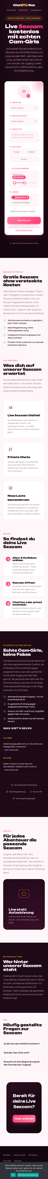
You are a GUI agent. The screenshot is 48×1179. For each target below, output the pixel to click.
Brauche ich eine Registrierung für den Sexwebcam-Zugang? (22, 1063)
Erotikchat (32, 1155)
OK (13, 1175)
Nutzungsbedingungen (24, 230)
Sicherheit (11, 10)
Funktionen (23, 10)
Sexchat (6, 1155)
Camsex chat (19, 1155)
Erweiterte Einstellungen (23, 212)
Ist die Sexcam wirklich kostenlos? (22, 1043)
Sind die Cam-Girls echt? (17, 1052)
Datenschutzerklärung (27, 1175)
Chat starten (24, 220)
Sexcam (17, 1160)
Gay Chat (7, 1160)
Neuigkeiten (36, 10)
